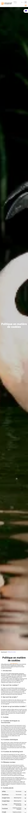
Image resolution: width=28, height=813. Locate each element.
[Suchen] (25, 2)
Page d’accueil (4, 651)
